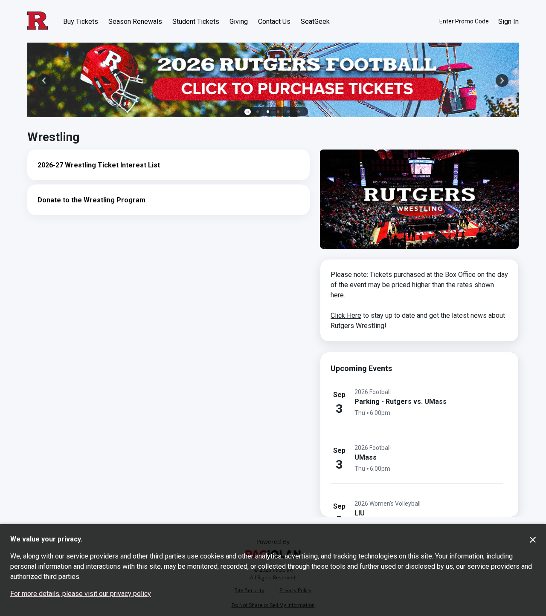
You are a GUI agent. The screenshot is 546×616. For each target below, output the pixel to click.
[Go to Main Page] (37, 21)
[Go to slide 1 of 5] (258, 112)
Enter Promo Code (464, 21)
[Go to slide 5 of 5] (298, 112)
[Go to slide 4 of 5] (288, 112)
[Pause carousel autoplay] (247, 112)
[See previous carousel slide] (44, 80)
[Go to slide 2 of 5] (268, 112)
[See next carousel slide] (502, 80)
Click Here (346, 315)
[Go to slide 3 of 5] (278, 112)
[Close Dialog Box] (533, 540)
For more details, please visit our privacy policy (80, 594)
